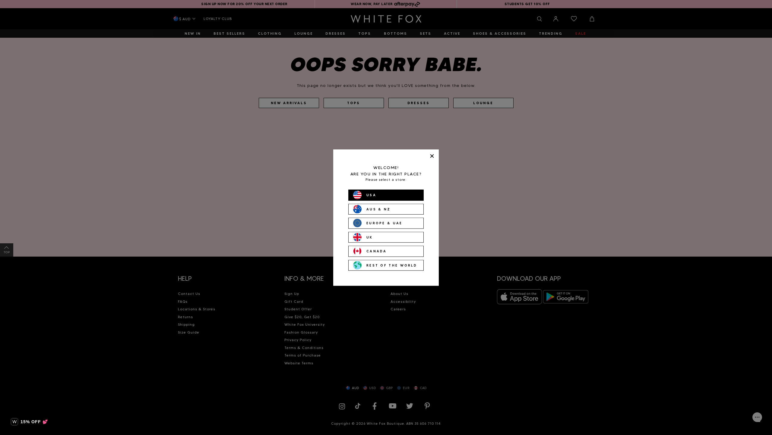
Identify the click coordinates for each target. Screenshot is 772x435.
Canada (376, 251)
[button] (29, 421)
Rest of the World (391, 265)
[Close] (432, 156)
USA (371, 195)
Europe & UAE (384, 223)
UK (369, 237)
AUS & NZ (378, 209)
